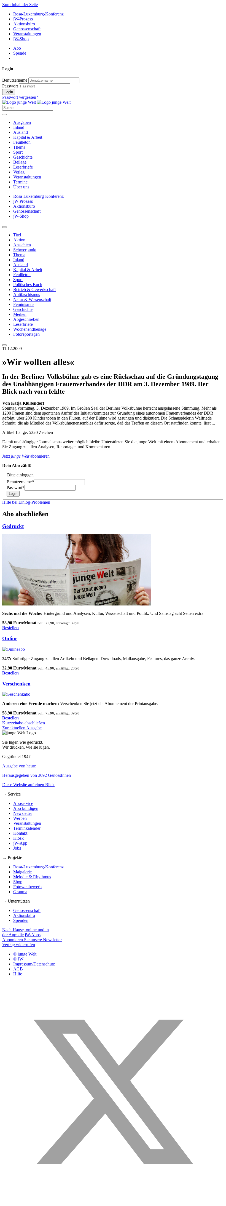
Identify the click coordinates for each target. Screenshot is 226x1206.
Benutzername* (20, 481)
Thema (19, 147)
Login (8, 92)
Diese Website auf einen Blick (28, 784)
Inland (18, 127)
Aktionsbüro (24, 24)
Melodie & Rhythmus (32, 876)
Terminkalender (27, 828)
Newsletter (22, 813)
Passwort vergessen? (20, 97)
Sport (18, 152)
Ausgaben (22, 122)
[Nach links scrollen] (4, 227)
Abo (17, 48)
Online (9, 638)
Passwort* (16, 487)
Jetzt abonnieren (26, 456)
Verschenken (16, 684)
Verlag (19, 172)
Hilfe (17, 974)
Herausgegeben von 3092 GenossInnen (36, 775)
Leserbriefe (23, 167)
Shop (17, 881)
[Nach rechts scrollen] (4, 345)
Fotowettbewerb (27, 886)
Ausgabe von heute (19, 766)
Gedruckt (13, 526)
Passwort (10, 86)
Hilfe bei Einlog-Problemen (26, 502)
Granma (20, 891)
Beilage (19, 162)
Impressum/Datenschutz (34, 964)
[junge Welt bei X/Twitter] (113, 1201)
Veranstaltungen (27, 33)
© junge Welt (24, 954)
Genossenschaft (27, 28)
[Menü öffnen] (4, 114)
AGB (18, 969)
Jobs (17, 848)
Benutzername (14, 80)
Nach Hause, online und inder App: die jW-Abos (25, 932)
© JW (18, 959)
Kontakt (20, 833)
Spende (19, 53)
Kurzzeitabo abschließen (23, 723)
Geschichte (23, 157)
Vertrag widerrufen (18, 944)
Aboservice (23, 803)
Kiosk (18, 838)
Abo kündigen (25, 808)
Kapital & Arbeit (27, 137)
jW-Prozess (23, 19)
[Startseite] (36, 102)
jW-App (20, 843)
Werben (20, 818)
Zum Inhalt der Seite (20, 4)
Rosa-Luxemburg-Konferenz (38, 14)
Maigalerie (22, 871)
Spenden (20, 920)
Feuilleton (22, 142)
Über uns (21, 187)
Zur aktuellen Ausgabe (22, 727)
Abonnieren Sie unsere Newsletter (32, 939)
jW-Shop (21, 38)
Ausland (20, 132)
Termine (20, 182)
